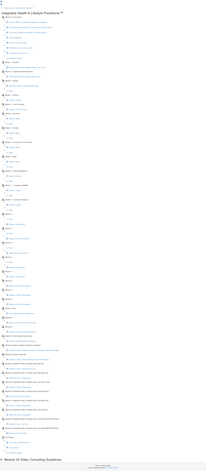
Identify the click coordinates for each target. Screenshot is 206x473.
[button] (1, 2)
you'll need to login (111, 468)
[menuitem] (1, 5)
